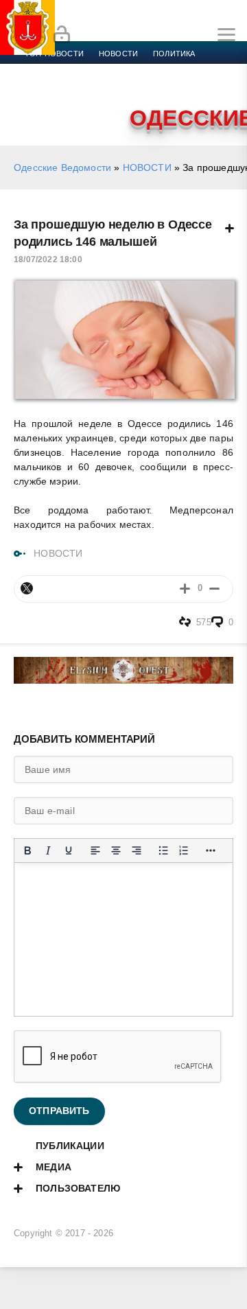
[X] (27, 588)
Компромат (169, 86)
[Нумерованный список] (184, 850)
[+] (185, 588)
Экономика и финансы (74, 70)
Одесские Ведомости (62, 167)
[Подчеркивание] (68, 850)
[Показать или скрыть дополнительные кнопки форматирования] (210, 850)
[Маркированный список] (163, 850)
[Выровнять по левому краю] (95, 850)
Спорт (152, 70)
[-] (214, 588)
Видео (222, 86)
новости (118, 53)
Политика (174, 53)
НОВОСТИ (147, 167)
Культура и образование (77, 86)
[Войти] (61, 35)
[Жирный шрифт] (27, 850)
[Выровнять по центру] (116, 850)
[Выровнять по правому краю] (136, 850)
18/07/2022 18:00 (48, 259)
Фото (36, 103)
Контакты (84, 103)
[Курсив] (48, 850)
